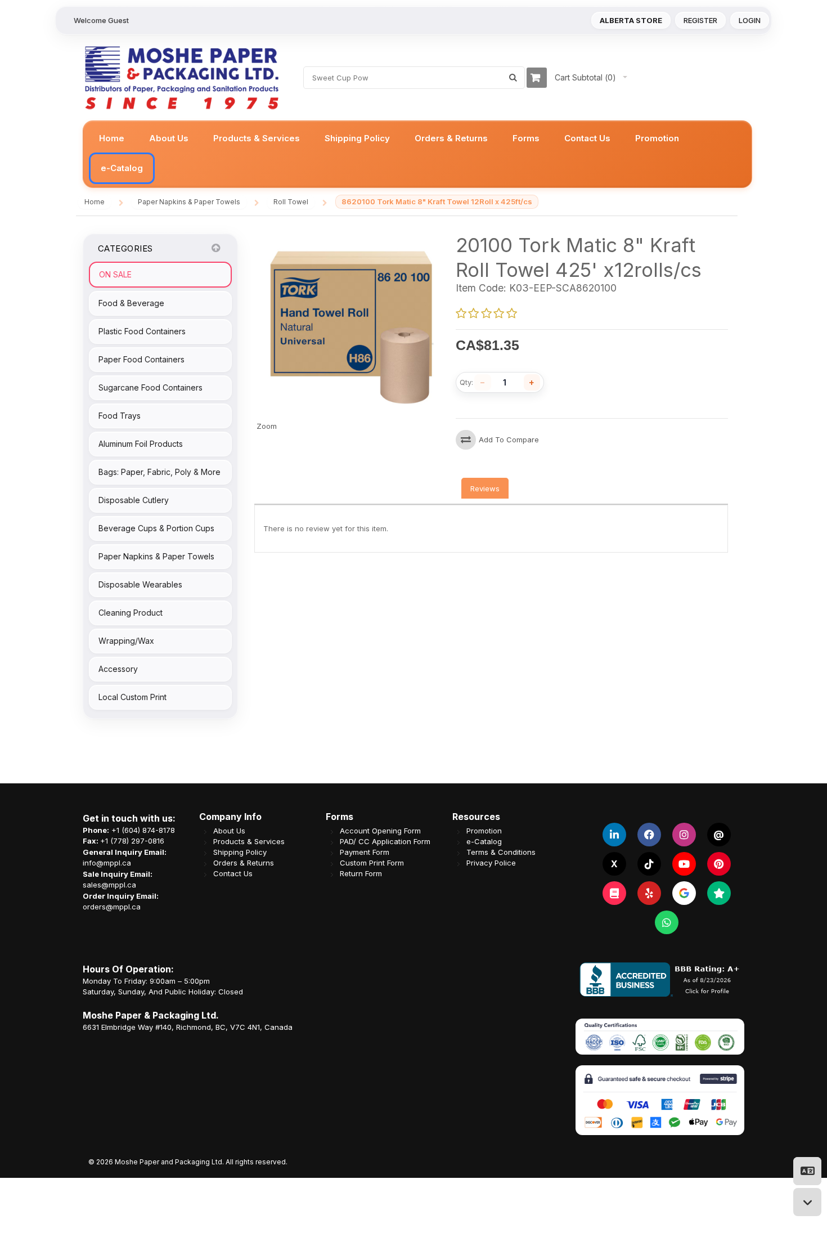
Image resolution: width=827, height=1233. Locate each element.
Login (750, 20)
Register (700, 20)
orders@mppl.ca (112, 906)
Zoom (267, 426)
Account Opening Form (380, 831)
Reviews (485, 488)
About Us (229, 831)
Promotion (484, 831)
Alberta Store (631, 20)
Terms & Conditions (501, 852)
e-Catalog (484, 841)
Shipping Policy (240, 852)
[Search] (513, 77)
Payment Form (364, 852)
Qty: (466, 382)
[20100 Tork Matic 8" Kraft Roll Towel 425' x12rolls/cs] (350, 238)
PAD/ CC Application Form (385, 841)
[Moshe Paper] (181, 78)
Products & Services (249, 841)
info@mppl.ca (107, 862)
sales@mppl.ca (109, 884)
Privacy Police (491, 863)
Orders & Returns (243, 863)
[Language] (807, 1171)
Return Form (361, 873)
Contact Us (233, 873)
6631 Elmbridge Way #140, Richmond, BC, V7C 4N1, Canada (188, 1027)
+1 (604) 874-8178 (143, 830)
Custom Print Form (372, 863)
